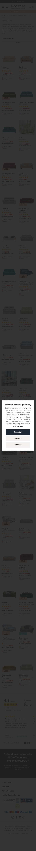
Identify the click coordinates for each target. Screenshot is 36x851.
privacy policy (24, 419)
